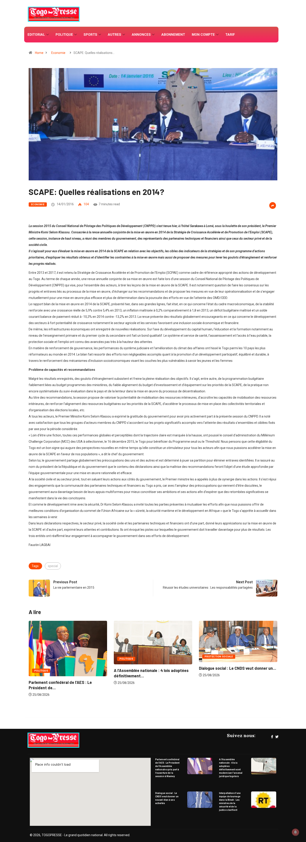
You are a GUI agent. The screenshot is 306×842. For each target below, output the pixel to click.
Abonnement (173, 35)
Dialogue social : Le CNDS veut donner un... (152, 668)
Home (39, 53)
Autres (114, 35)
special (53, 566)
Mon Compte (203, 35)
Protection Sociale (133, 656)
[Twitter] (276, 737)
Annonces (141, 35)
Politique (64, 35)
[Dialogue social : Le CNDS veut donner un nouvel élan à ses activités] (200, 799)
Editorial (36, 35)
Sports (90, 35)
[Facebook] (272, 737)
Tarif (230, 35)
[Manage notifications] (295, 832)
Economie (58, 53)
